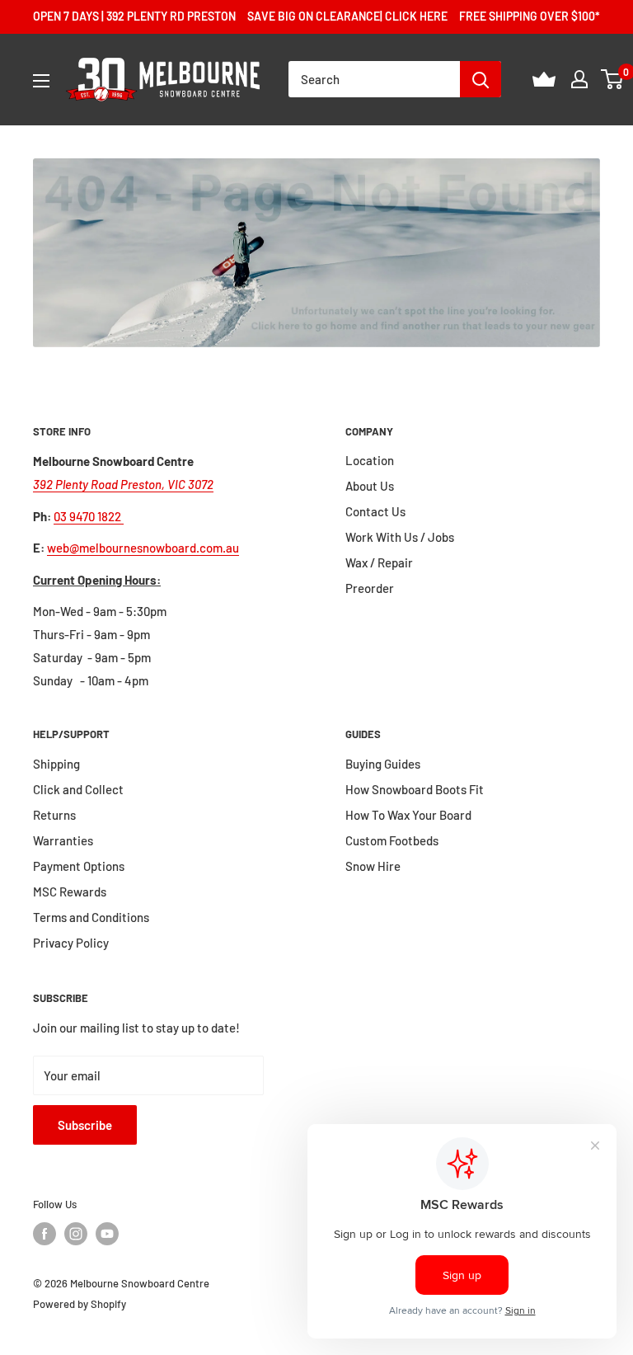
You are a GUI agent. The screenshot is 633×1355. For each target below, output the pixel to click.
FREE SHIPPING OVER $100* (529, 16)
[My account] (579, 79)
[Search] (480, 79)
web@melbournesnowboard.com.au (143, 547)
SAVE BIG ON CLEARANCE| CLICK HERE (347, 16)
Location (369, 460)
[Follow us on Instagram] (75, 1233)
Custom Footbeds (391, 840)
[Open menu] (41, 80)
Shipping (56, 763)
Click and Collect (78, 789)
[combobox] (374, 79)
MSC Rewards (69, 891)
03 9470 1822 (89, 516)
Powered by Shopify (79, 1303)
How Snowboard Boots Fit (414, 789)
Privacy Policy (71, 942)
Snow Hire (373, 866)
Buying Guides (382, 763)
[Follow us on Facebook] (44, 1233)
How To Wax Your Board (408, 814)
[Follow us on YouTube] (107, 1233)
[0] (613, 79)
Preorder (369, 588)
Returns (54, 814)
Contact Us (375, 511)
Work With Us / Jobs (399, 536)
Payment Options (78, 866)
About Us (369, 485)
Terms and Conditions (91, 917)
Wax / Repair (379, 562)
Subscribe (85, 1124)
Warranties (63, 840)
